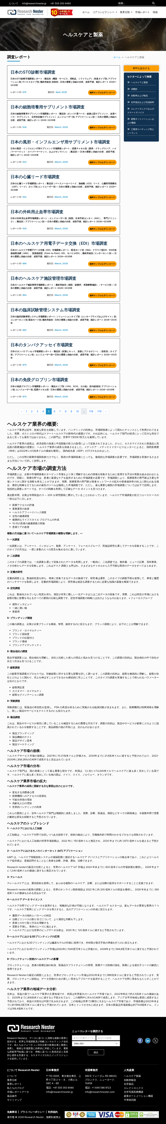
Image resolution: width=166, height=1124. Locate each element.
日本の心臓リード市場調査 (35, 176)
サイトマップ (14, 1099)
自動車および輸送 (139, 95)
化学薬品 (129, 1083)
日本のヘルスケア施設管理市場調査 (43, 278)
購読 (96, 1052)
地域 (155, 12)
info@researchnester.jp (34, 3)
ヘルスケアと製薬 (139, 82)
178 (91, 411)
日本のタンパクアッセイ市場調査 (42, 344)
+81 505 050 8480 (60, 3)
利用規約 (53, 1111)
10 (77, 411)
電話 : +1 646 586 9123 (98, 1087)
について (13, 3)
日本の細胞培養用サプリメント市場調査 (48, 106)
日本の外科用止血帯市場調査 (37, 211)
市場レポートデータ (18, 1091)
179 (99, 411)
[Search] (153, 3)
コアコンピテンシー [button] (104, 12)
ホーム (86, 12)
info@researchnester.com (100, 1091)
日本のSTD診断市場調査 (33, 72)
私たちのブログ (15, 1088)
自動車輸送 (130, 1080)
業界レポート (14, 1083)
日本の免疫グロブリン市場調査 (39, 379)
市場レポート (142, 12)
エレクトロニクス (133, 1088)
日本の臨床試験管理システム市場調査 (45, 309)
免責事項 (12, 1111)
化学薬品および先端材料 (142, 102)
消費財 (134, 89)
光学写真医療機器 (133, 1091)
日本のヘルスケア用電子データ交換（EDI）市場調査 (59, 243)
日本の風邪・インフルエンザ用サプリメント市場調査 (60, 141)
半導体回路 (130, 1099)
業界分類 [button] (125, 12)
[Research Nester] (25, 12)
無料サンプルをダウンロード (102, 92)
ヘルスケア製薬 (132, 1075)
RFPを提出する (141, 68)
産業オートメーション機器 (138, 1095)
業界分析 (12, 1080)
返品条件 (12, 1095)
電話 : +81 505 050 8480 (60, 1087)
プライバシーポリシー (32, 1111)
